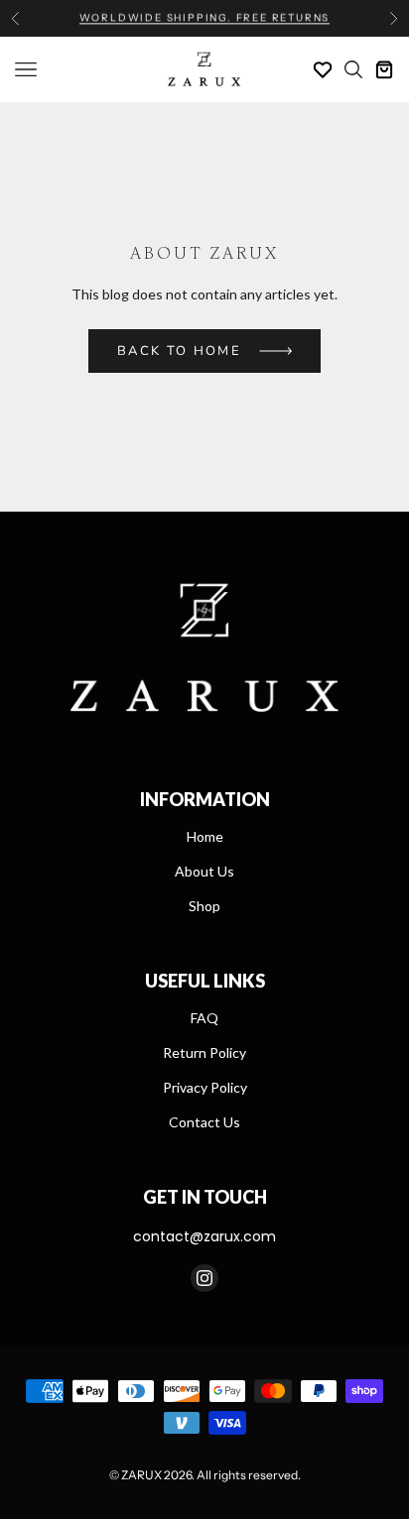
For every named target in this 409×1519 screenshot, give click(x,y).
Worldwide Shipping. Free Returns (205, 17)
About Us (204, 871)
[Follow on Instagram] (204, 1278)
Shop (204, 905)
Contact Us (204, 1121)
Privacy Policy (205, 1087)
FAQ (204, 1017)
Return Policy (204, 1052)
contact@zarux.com (204, 1236)
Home (205, 836)
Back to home (179, 351)
